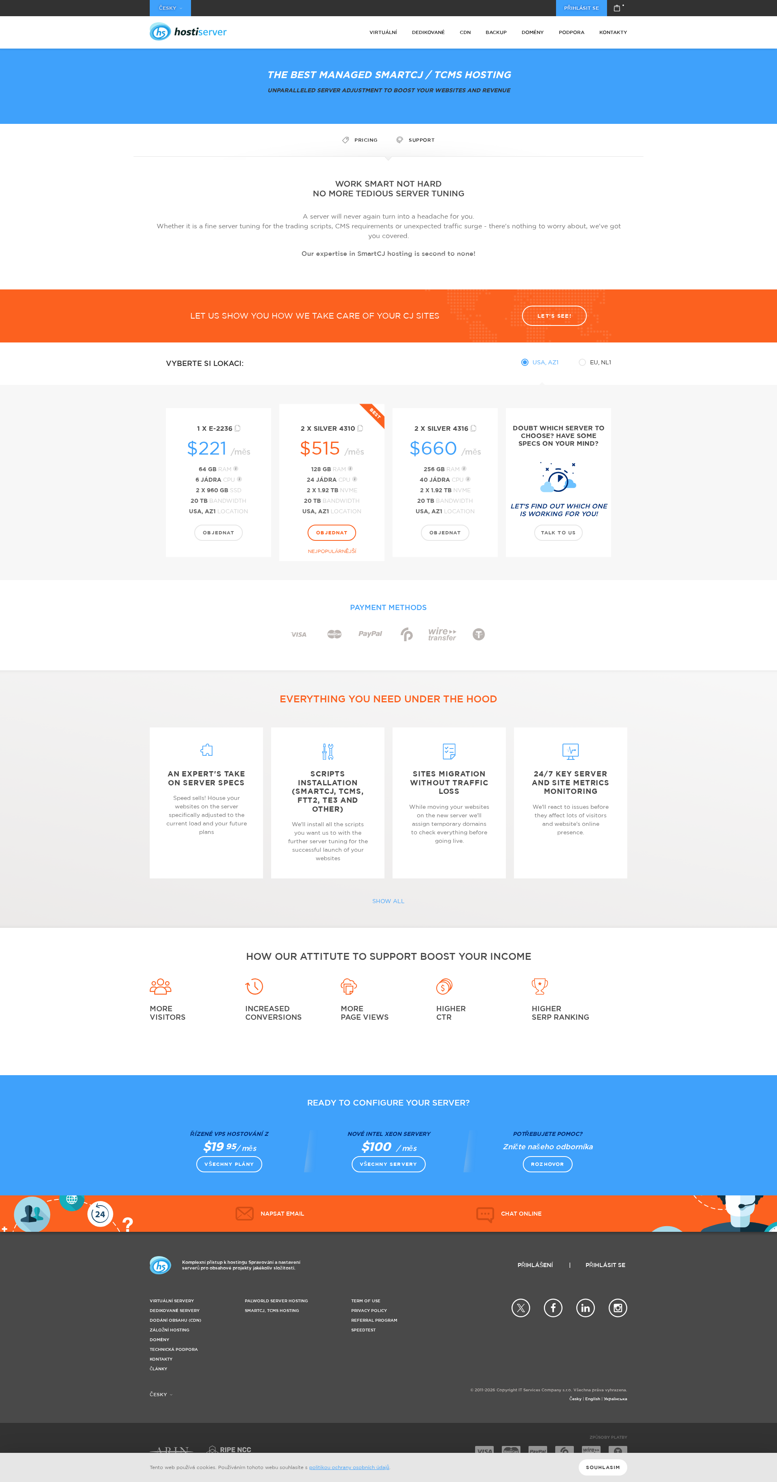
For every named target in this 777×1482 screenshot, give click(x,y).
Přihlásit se (581, 8)
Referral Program (374, 1320)
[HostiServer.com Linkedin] (585, 1308)
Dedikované (428, 32)
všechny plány (229, 1164)
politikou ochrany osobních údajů (349, 1467)
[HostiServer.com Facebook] (553, 1308)
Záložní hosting (169, 1330)
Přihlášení (535, 1265)
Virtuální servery (172, 1301)
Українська (615, 1399)
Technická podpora (174, 1349)
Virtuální (383, 32)
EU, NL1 (600, 362)
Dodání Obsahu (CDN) (175, 1320)
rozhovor (548, 1164)
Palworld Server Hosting (276, 1301)
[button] (508, 1214)
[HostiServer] (188, 31)
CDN (465, 32)
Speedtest (363, 1330)
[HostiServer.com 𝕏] (521, 1308)
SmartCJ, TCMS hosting (272, 1310)
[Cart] (617, 8)
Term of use (365, 1301)
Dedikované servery (175, 1310)
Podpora (571, 32)
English (592, 1399)
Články (158, 1369)
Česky (575, 1399)
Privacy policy (369, 1310)
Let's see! (554, 316)
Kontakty (613, 32)
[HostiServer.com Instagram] (618, 1308)
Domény (533, 32)
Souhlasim (603, 1467)
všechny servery (389, 1164)
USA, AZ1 (545, 362)
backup (496, 32)
